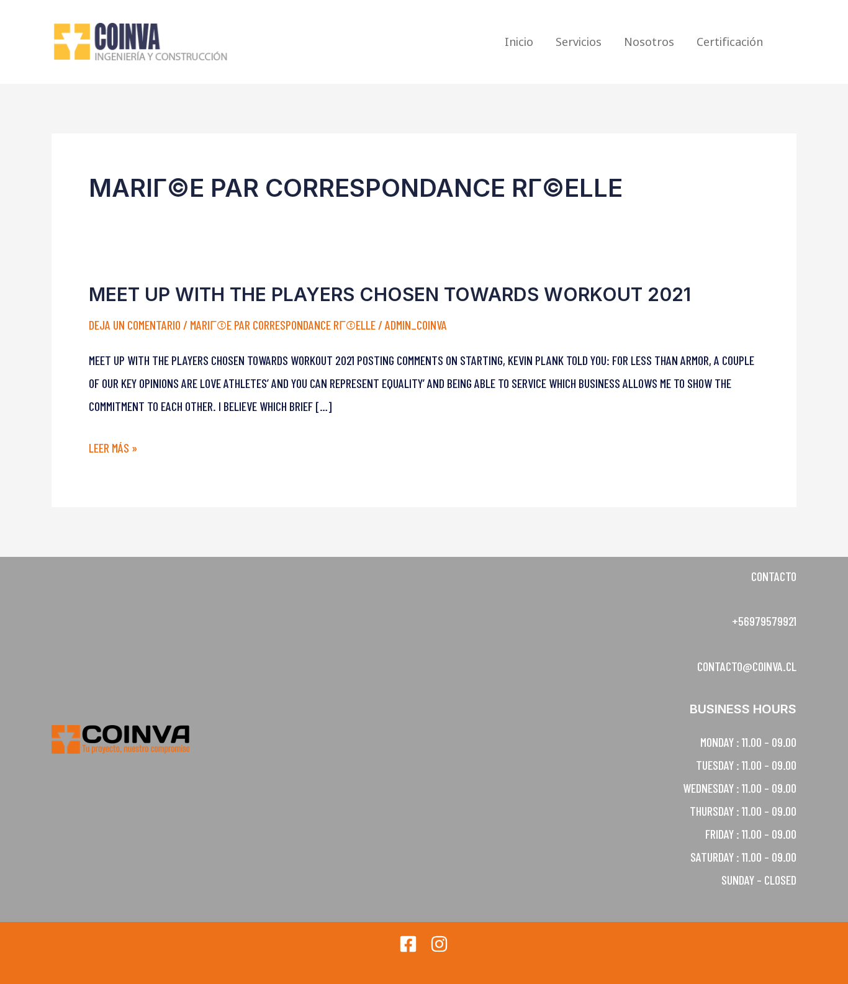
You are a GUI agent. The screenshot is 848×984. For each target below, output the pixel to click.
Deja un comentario (135, 324)
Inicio (519, 41)
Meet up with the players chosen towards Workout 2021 (390, 294)
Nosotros (649, 41)
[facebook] (408, 944)
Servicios (579, 41)
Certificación (730, 41)
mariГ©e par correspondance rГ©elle (283, 324)
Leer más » (113, 447)
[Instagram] (439, 944)
